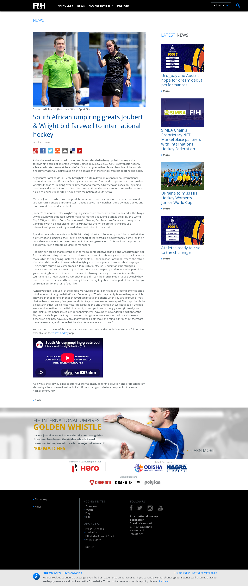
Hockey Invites (100, 5)
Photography (93, 539)
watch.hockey (61, 333)
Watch (89, 509)
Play (87, 513)
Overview (91, 506)
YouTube (160, 508)
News (81, 5)
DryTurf (123, 5)
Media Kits (91, 532)
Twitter (140, 508)
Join (87, 516)
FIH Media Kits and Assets (100, 536)
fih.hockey (65, 5)
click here (163, 581)
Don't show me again (204, 572)
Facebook (131, 508)
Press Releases (94, 529)
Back (38, 400)
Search (238, 5)
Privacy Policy (182, 572)
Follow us (219, 5)
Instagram (150, 508)
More (166, 91)
